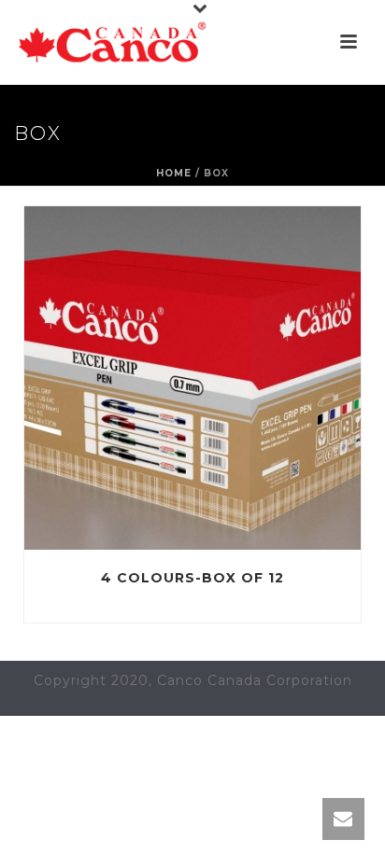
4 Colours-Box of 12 (192, 577)
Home (174, 173)
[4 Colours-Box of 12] (231, 378)
